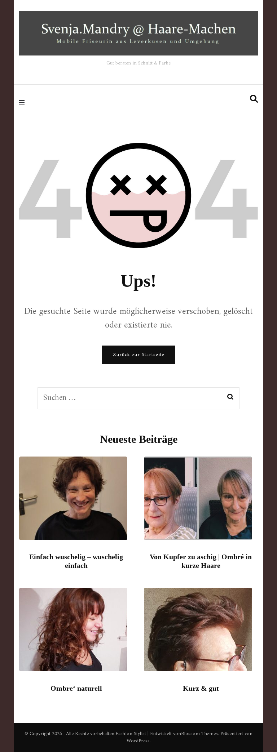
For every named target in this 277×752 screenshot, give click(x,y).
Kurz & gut (201, 688)
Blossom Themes (199, 733)
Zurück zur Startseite (138, 354)
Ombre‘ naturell (76, 688)
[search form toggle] (254, 99)
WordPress (138, 741)
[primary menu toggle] (23, 102)
